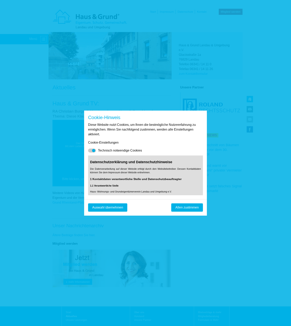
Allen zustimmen (187, 207)
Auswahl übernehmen (107, 207)
